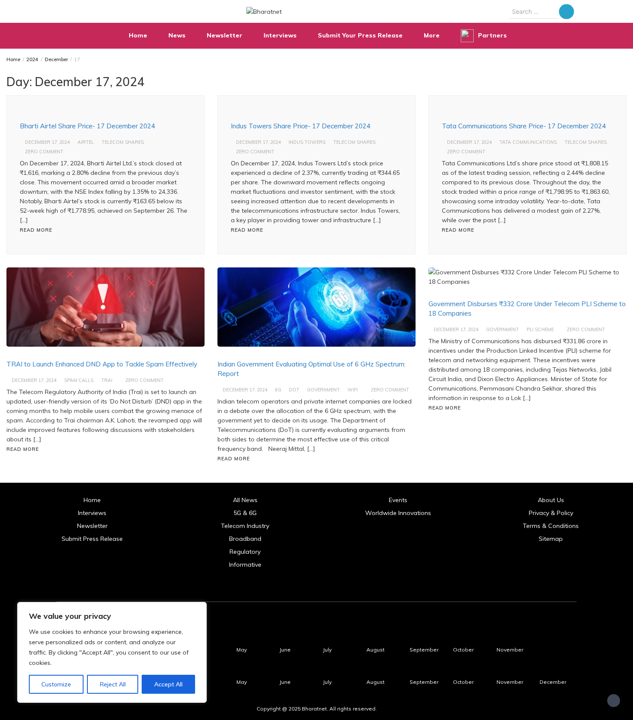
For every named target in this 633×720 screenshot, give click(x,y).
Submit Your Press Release (360, 35)
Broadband (245, 539)
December (553, 682)
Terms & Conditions (551, 526)
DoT (294, 390)
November (509, 649)
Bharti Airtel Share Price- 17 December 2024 (87, 126)
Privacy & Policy (551, 513)
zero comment (44, 152)
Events (398, 500)
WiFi (353, 390)
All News (245, 500)
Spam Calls (78, 380)
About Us (551, 500)
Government (323, 390)
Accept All (168, 684)
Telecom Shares (123, 142)
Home (138, 35)
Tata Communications (528, 142)
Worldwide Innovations (398, 513)
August (375, 649)
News (177, 35)
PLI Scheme (540, 329)
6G (278, 390)
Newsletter (224, 35)
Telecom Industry (245, 526)
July (327, 649)
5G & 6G (245, 513)
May (241, 649)
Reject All (113, 684)
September (424, 649)
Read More (36, 230)
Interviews (280, 35)
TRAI (106, 380)
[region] (112, 652)
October (463, 649)
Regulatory (245, 552)
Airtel (86, 142)
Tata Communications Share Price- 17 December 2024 (524, 126)
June (285, 649)
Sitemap (551, 539)
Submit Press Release (92, 539)
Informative (245, 564)
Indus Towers (307, 142)
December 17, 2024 (47, 142)
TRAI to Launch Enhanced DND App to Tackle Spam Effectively (101, 364)
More (432, 35)
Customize (56, 684)
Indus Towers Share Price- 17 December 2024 (300, 126)
